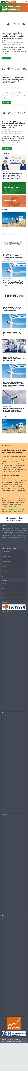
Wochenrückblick (5, 571)
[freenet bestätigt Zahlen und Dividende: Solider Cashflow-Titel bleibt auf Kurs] (14, 296)
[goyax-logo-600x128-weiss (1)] (14, 607)
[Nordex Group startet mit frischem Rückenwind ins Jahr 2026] (14, 321)
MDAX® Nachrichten (6, 554)
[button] (23, 1)
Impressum (4, 586)
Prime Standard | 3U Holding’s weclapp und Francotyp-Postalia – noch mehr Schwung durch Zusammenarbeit (13, 124)
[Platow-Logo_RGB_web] (14, 1023)
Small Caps (4, 566)
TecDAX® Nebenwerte (6, 556)
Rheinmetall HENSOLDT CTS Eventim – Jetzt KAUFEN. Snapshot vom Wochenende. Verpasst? (12, 256)
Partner (3, 596)
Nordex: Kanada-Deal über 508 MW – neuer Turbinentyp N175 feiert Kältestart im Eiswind (13, 410)
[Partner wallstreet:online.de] (14, 762)
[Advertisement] (14, 1056)
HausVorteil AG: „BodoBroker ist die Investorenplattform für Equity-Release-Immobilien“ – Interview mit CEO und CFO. (13, 176)
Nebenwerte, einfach (14, 519)
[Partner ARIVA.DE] (14, 864)
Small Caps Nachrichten (6, 569)
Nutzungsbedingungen (6, 588)
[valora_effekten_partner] (14, 1033)
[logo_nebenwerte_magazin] (9, 1)
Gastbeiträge (4, 576)
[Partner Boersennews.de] (14, 965)
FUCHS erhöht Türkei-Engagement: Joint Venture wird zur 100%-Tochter (14, 358)
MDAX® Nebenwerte (6, 551)
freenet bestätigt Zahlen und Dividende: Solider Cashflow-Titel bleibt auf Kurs (12, 308)
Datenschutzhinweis (6, 591)
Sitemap (3, 598)
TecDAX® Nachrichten (6, 559)
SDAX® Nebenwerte (6, 561)
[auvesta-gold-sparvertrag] (14, 219)
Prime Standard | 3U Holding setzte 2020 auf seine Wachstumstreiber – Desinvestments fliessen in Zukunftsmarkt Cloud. (14, 80)
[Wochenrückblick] (14, 188)
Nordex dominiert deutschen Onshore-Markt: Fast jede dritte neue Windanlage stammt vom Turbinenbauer (13, 384)
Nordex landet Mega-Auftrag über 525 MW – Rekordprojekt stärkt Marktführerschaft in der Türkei (13, 283)
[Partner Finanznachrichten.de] (14, 660)
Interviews (4, 574)
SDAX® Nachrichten (6, 564)
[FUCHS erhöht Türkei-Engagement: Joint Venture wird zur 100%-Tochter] (14, 346)
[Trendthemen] (14, 201)
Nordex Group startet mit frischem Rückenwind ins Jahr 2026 (13, 333)
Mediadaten (4, 593)
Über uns (4, 583)
